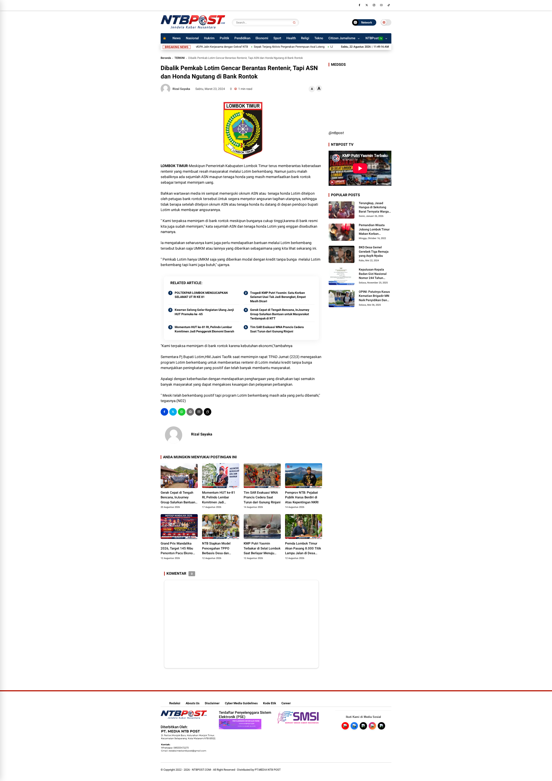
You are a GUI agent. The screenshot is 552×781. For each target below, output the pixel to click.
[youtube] (381, 5)
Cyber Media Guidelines (241, 703)
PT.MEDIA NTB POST (268, 769)
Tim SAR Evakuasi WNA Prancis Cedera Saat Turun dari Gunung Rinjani (277, 329)
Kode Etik (269, 703)
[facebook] (359, 5)
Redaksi (174, 703)
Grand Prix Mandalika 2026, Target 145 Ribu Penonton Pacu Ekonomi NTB (178, 549)
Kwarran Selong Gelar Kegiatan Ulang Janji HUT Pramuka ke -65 (204, 312)
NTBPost (373, 38)
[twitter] (366, 5)
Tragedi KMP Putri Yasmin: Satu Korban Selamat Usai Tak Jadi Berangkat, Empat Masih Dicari (278, 297)
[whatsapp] (181, 412)
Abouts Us (192, 703)
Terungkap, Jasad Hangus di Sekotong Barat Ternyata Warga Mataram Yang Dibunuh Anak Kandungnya (375, 207)
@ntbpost (336, 133)
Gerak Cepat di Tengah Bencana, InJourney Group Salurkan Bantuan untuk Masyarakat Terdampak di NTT (279, 314)
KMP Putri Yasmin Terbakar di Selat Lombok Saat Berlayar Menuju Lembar (262, 549)
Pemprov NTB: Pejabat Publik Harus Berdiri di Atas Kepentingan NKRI (301, 497)
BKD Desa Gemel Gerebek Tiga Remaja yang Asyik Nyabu (374, 251)
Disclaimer (212, 703)
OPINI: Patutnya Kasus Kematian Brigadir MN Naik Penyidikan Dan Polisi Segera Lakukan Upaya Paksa (374, 296)
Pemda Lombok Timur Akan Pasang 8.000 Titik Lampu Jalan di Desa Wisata (303, 549)
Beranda (166, 57)
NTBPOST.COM (201, 769)
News (176, 38)
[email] (199, 412)
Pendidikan (242, 38)
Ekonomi (262, 38)
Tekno (318, 38)
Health (291, 38)
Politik (224, 38)
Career (286, 703)
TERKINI (179, 57)
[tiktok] (388, 5)
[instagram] (374, 5)
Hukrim (209, 38)
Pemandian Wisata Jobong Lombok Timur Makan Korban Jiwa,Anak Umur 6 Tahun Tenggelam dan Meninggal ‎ (374, 229)
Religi (305, 38)
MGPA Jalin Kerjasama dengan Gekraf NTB (201, 46)
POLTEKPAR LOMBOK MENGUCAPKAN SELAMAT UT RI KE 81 (201, 295)
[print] (190, 412)
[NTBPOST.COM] (193, 27)
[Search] (294, 22)
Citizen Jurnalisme (341, 38)
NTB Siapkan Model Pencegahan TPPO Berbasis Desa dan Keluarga (216, 549)
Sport (277, 38)
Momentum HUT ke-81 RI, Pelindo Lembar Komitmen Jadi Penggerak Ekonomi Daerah (204, 329)
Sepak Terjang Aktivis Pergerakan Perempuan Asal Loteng (268, 46)
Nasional (192, 38)
